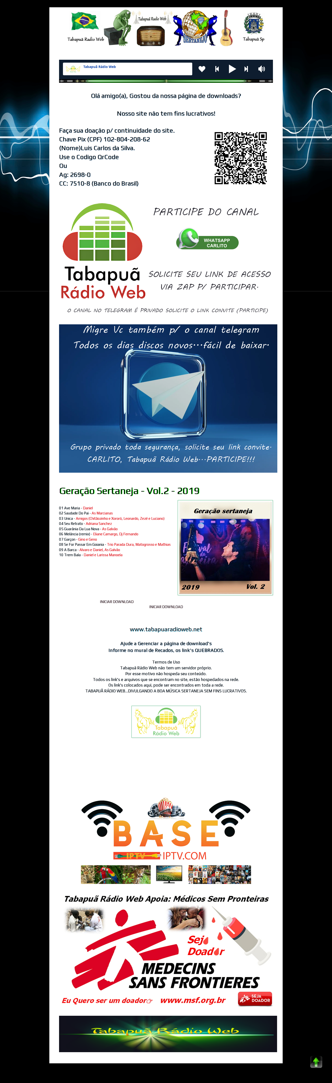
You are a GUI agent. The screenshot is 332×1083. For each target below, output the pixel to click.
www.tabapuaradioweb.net (166, 629)
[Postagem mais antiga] (272, 771)
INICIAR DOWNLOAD (117, 602)
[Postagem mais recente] (60, 771)
